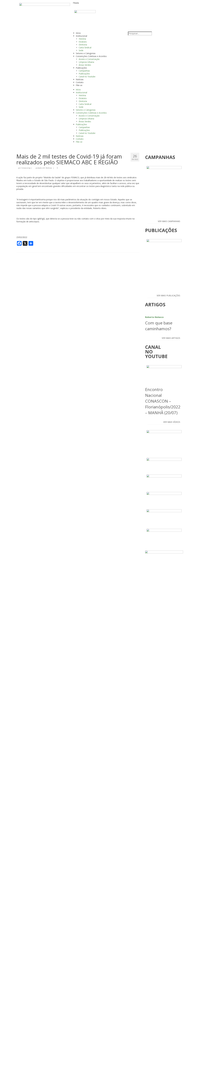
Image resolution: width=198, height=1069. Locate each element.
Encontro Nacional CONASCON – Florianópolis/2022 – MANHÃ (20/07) (162, 401)
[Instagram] (131, 5)
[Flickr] (147, 5)
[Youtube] (139, 5)
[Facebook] (155, 5)
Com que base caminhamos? (158, 323)
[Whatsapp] (163, 5)
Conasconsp (26, 168)
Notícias (49, 168)
